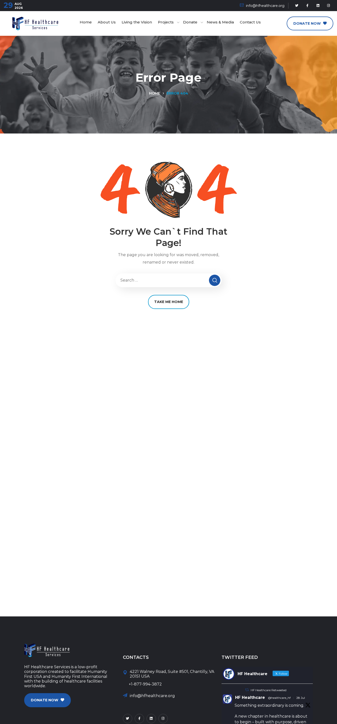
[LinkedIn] (318, 5)
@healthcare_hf (279, 698)
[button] (310, 23)
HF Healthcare (250, 697)
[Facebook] (307, 5)
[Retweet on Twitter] (247, 690)
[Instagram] (328, 5)
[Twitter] (296, 5)
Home (154, 93)
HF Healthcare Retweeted (268, 690)
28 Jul (300, 698)
